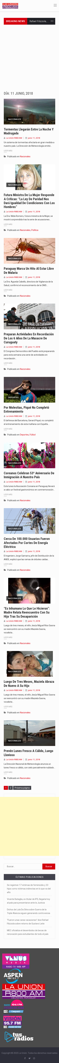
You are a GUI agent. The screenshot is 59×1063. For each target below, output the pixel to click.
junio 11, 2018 (34, 138)
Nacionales (14, 119)
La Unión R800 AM (14, 138)
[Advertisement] (29, 55)
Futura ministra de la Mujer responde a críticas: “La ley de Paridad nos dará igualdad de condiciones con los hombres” (29, 201)
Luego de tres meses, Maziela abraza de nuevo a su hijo (29, 683)
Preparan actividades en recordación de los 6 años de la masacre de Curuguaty (29, 338)
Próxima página (22, 788)
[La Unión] (10, 5)
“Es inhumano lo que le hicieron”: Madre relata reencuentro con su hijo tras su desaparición (27, 612)
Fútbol (33, 434)
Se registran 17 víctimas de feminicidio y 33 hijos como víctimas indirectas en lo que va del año (29, 889)
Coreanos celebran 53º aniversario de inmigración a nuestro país (29, 475)
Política (34, 230)
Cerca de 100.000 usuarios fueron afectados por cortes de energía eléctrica (27, 543)
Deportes (13, 397)
